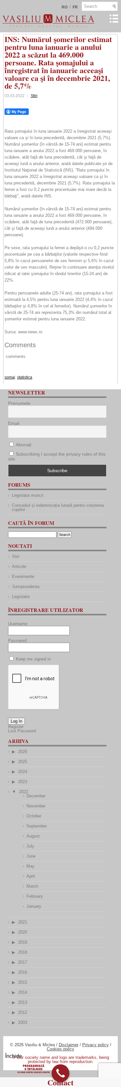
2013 (22, 1002)
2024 (22, 771)
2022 (23, 791)
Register (16, 727)
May (30, 866)
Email (13, 423)
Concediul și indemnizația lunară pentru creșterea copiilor (58, 507)
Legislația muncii (27, 495)
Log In (16, 721)
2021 (22, 922)
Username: (18, 624)
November (35, 806)
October (33, 816)
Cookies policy (60, 1049)
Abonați (23, 444)
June (30, 856)
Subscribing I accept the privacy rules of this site (57, 456)
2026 (22, 751)
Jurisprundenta (25, 586)
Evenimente (23, 576)
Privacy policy (95, 1044)
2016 (22, 972)
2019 (22, 942)
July (30, 846)
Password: (18, 640)
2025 (22, 761)
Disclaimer (68, 1044)
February (34, 896)
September (36, 826)
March (32, 886)
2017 (22, 962)
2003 (22, 1022)
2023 (22, 781)
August (33, 836)
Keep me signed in (33, 659)
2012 (22, 1012)
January (33, 906)
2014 (22, 992)
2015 (22, 982)
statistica (24, 377)
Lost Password (22, 731)
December (35, 795)
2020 (22, 932)
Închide (13, 1056)
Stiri (34, 96)
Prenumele (19, 403)
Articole (19, 566)
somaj (10, 377)
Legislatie (21, 596)
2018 (22, 952)
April (30, 876)
